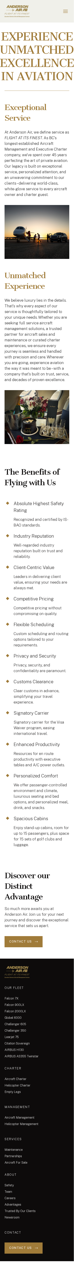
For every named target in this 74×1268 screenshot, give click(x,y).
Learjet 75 (12, 1037)
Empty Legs (13, 1092)
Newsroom (12, 1217)
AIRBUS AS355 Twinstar (22, 1056)
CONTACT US (20, 941)
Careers (10, 1198)
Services (13, 1139)
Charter (13, 1068)
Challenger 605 (15, 1024)
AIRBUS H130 (14, 1050)
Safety (9, 1185)
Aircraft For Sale (16, 1162)
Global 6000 (13, 1018)
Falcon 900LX (14, 1005)
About (10, 1174)
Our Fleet (14, 988)
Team (8, 1191)
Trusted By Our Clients (20, 1211)
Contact (13, 1232)
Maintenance (14, 1150)
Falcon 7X (12, 998)
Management (17, 1107)
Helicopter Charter (17, 1085)
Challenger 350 (15, 1030)
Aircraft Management (19, 1117)
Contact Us (20, 1248)
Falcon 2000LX (15, 1011)
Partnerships (13, 1156)
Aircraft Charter (15, 1079)
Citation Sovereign (17, 1043)
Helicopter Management (21, 1124)
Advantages (13, 1204)
